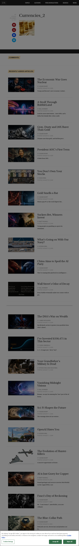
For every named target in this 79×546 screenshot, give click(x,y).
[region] (39, 538)
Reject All (69, 541)
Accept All (55, 541)
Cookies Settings (8, 541)
